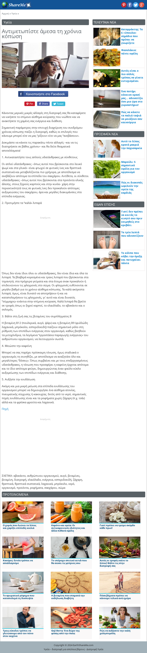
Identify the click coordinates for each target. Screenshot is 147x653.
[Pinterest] (29, 103)
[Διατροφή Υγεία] (16, 7)
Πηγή (5, 409)
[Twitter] (59, 103)
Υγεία (14, 13)
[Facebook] (45, 93)
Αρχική (5, 13)
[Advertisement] (45, 241)
